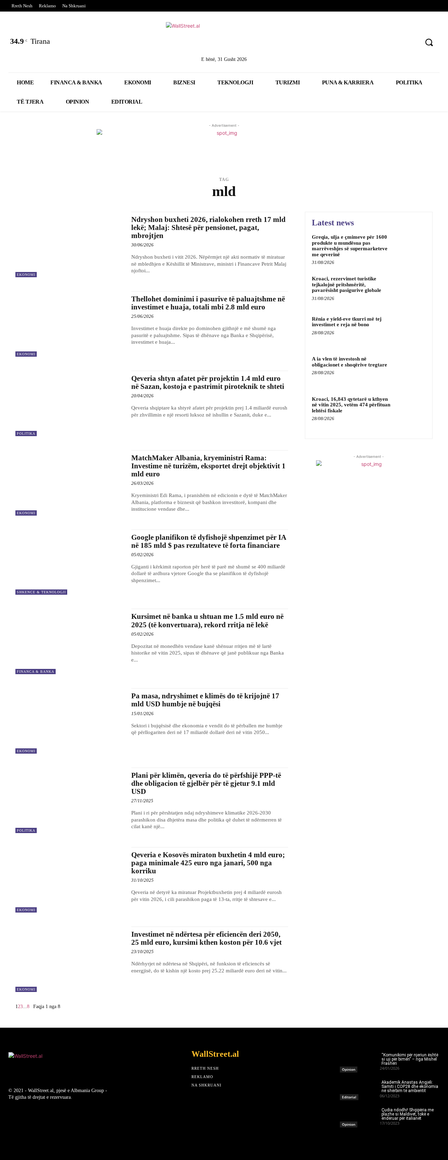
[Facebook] (335, 43)
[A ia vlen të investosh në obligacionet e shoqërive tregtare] (411, 369)
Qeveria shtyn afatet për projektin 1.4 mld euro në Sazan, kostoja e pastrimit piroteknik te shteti (207, 382)
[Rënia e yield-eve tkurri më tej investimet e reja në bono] (411, 329)
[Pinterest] (409, 43)
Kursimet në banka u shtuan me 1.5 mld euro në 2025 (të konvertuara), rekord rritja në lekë (207, 620)
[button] (429, 42)
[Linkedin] (372, 43)
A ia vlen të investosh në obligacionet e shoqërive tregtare (349, 362)
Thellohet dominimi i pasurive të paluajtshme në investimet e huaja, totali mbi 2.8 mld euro (208, 303)
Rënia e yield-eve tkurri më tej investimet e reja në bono (347, 322)
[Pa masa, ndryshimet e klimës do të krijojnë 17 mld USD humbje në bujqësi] (69, 721)
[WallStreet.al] (223, 38)
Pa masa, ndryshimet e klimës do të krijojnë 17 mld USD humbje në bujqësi (205, 700)
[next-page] (31, 1006)
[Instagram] (391, 43)
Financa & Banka (35, 671)
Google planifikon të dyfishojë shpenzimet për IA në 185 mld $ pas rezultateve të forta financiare (208, 541)
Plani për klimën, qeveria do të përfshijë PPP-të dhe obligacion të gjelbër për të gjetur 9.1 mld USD (206, 783)
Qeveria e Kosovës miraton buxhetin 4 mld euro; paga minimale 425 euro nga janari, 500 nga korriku (208, 863)
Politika (26, 433)
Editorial (349, 1097)
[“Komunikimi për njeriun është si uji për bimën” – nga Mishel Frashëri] (360, 1061)
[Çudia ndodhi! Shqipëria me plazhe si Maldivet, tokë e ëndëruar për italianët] (360, 1116)
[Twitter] (354, 43)
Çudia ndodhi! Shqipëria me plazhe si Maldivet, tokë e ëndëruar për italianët (408, 1114)
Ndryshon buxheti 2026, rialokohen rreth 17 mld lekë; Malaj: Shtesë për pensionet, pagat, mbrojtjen (208, 227)
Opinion (348, 1069)
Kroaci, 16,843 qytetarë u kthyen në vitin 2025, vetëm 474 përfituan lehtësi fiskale (351, 404)
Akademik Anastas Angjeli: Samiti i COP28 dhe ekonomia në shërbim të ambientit (410, 1086)
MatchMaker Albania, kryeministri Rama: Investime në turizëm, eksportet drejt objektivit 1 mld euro (208, 466)
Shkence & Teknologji (41, 592)
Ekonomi (26, 275)
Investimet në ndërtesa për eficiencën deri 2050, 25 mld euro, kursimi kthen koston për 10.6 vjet (206, 938)
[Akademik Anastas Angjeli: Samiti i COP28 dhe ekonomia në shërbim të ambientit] (360, 1088)
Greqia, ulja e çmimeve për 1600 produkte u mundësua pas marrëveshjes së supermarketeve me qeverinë (349, 245)
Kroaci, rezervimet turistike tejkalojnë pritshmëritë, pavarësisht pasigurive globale (346, 284)
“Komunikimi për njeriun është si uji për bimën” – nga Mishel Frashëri (410, 1059)
